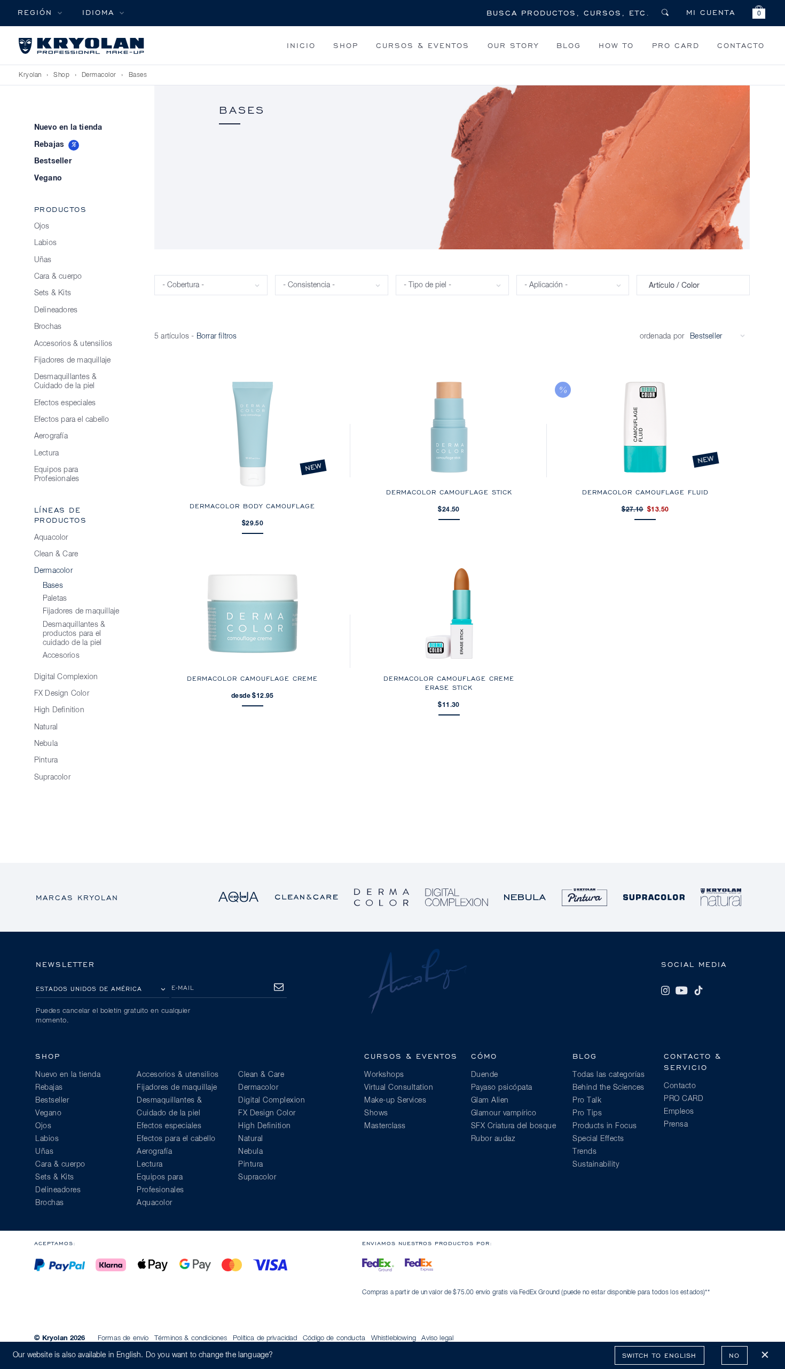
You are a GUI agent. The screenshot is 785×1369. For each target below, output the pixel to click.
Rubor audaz (493, 1139)
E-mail (182, 988)
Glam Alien (490, 1100)
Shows (376, 1113)
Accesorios (61, 655)
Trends (584, 1151)
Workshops (384, 1075)
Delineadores (55, 310)
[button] (758, 14)
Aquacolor (51, 537)
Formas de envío (123, 1338)
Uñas (43, 260)
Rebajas (49, 144)
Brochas (47, 327)
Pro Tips (587, 1113)
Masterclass (385, 1126)
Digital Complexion (66, 677)
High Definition (59, 710)
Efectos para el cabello (71, 419)
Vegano (48, 178)
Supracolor (52, 777)
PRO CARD (676, 45)
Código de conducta (334, 1338)
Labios (45, 243)
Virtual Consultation (398, 1087)
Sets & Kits (52, 293)
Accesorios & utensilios (73, 344)
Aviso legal (437, 1338)
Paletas (55, 598)
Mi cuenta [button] (710, 12)
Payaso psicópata (501, 1087)
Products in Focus (604, 1126)
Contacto (741, 45)
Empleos (679, 1111)
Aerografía (51, 436)
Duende (484, 1075)
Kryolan (30, 75)
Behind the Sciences (608, 1087)
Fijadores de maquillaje (72, 360)
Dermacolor (99, 75)
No (734, 1355)
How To (616, 45)
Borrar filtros (217, 336)
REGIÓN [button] (35, 12)
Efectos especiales (65, 403)
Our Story (513, 45)
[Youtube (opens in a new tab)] (681, 990)
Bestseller (53, 161)
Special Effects (598, 1139)
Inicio (301, 45)
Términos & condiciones (190, 1338)
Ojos (42, 226)
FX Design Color (61, 693)
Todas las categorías (608, 1075)
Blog (568, 45)
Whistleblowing (393, 1338)
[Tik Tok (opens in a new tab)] (698, 990)
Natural (46, 727)
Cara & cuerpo (58, 276)
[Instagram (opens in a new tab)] (665, 990)
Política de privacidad (265, 1338)
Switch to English (659, 1355)
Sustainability (595, 1164)
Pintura (46, 760)
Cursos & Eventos (422, 45)
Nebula (46, 744)
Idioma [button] (98, 12)
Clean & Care (56, 554)
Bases (138, 75)
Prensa (676, 1124)
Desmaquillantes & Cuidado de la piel (65, 381)
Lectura (46, 453)
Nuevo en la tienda (68, 127)
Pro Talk (586, 1100)
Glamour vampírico (504, 1113)
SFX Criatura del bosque (513, 1126)
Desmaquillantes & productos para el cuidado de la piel (74, 634)
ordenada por (662, 336)
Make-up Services (395, 1100)
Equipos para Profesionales (57, 474)
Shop (345, 45)
